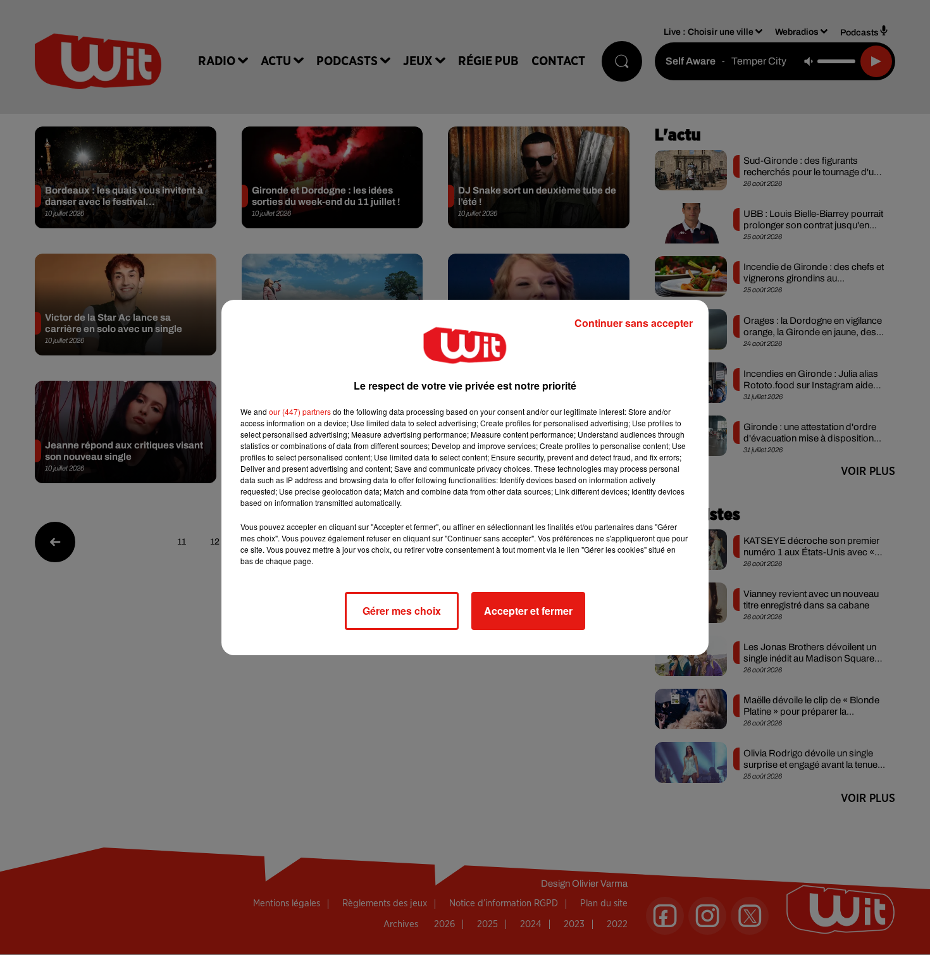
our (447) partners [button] (300, 411)
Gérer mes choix (402, 610)
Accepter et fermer (528, 610)
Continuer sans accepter (633, 323)
